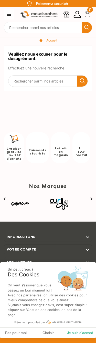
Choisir (48, 333)
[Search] (86, 27)
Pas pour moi (16, 333)
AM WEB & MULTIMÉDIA (67, 322)
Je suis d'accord (80, 333)
